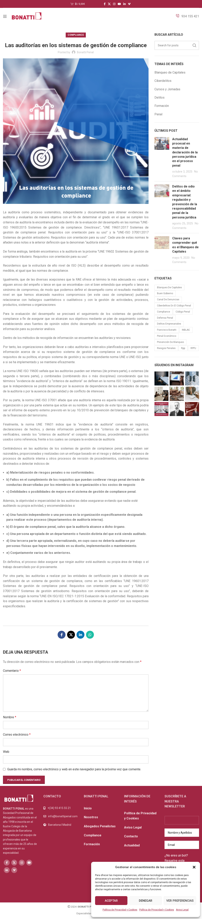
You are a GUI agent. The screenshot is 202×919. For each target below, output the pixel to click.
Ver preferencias (180, 900)
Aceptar (111, 900)
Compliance (76, 35)
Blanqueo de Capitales (169, 72)
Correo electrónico (17, 734)
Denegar (145, 900)
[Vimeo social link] (129, 4)
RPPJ (193, 348)
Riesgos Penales (166, 348)
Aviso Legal (182, 909)
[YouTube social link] (119, 4)
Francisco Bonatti (166, 329)
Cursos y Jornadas (167, 89)
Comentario (12, 671)
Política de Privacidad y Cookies (120, 909)
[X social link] (109, 4)
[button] (194, 867)
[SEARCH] (194, 45)
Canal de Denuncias (168, 299)
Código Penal (183, 311)
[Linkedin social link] (124, 4)
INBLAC (186, 329)
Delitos (159, 97)
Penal (158, 114)
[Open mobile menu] (5, 16)
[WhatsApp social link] (90, 635)
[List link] (60, 816)
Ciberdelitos (162, 81)
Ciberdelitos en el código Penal (174, 305)
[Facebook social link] (105, 4)
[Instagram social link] (114, 4)
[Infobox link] (187, 16)
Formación (161, 106)
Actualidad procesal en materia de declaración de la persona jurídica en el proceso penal (185, 152)
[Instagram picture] (161, 378)
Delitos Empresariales (169, 323)
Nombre (9, 717)
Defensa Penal (165, 317)
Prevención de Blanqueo (170, 342)
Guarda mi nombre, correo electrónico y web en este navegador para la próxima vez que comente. (74, 769)
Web (6, 752)
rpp (183, 348)
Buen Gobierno (165, 293)
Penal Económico (166, 336)
